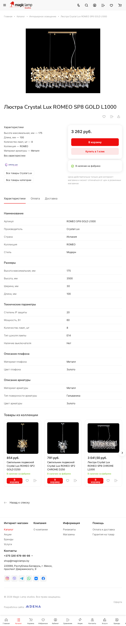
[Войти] (94, 5)
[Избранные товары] (111, 5)
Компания (39, 523)
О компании (40, 529)
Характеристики (15, 198)
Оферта (118, 602)
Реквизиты (69, 529)
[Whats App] (29, 578)
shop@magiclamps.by (16, 560)
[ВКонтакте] (36, 578)
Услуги (8, 544)
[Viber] (14, 578)
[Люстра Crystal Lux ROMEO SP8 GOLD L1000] (63, 61)
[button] (122, 453)
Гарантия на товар (103, 534)
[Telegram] (21, 578)
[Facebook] (43, 578)
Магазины (69, 534)
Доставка (51, 198)
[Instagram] (7, 578)
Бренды (8, 539)
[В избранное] (104, 116)
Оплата (35, 198)
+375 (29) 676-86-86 (17, 555)
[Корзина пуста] (120, 5)
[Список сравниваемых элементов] (103, 5)
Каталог (8, 529)
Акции (7, 534)
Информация (71, 523)
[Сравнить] (111, 116)
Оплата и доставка (104, 529)
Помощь (98, 523)
